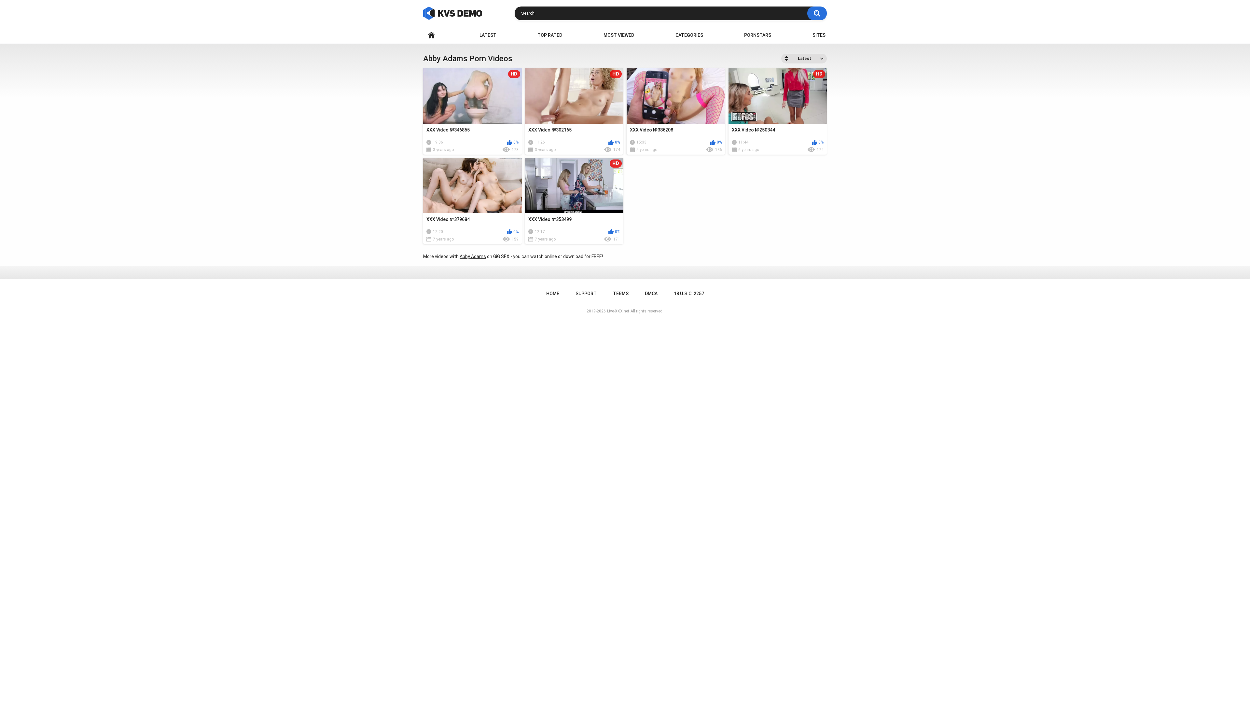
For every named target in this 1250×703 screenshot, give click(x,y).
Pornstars (757, 35)
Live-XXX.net (618, 311)
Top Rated (549, 35)
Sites (819, 35)
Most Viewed (619, 35)
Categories (689, 35)
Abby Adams (473, 256)
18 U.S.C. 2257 (689, 293)
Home (431, 35)
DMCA (651, 293)
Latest (487, 35)
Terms (621, 293)
